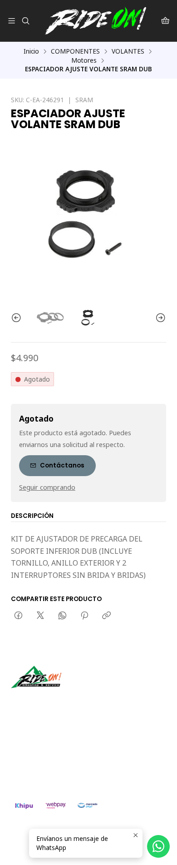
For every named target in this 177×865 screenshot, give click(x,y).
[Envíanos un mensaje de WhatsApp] (158, 846)
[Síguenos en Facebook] (59, 701)
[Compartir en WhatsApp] (62, 616)
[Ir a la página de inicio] (95, 21)
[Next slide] (159, 318)
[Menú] (11, 21)
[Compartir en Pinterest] (84, 616)
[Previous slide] (18, 318)
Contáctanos (62, 465)
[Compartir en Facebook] (18, 616)
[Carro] (165, 21)
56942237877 (41, 760)
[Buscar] (25, 21)
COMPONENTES (75, 51)
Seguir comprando (47, 487)
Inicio (31, 51)
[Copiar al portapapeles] (106, 616)
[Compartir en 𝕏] (40, 616)
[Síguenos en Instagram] (46, 701)
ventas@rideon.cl (46, 748)
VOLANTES (128, 51)
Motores (84, 60)
